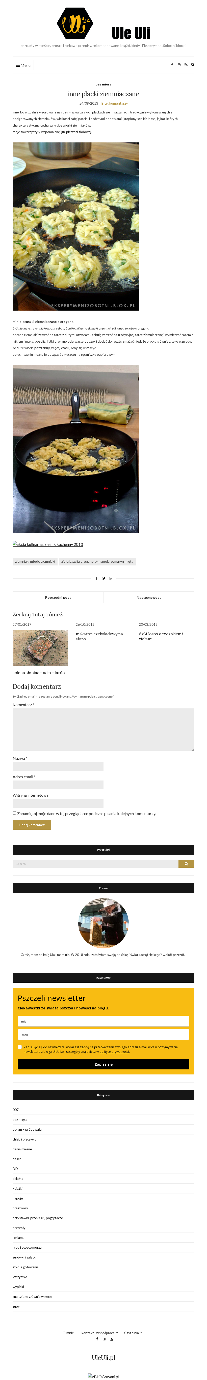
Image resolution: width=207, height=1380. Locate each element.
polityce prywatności (114, 1051)
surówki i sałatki (24, 1257)
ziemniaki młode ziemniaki (35, 561)
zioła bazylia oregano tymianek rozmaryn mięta (97, 561)
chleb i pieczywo (25, 1139)
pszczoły (19, 1228)
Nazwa (20, 758)
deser (17, 1159)
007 (16, 1110)
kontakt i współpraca (98, 1333)
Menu (25, 65)
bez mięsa (103, 84)
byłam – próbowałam (28, 1129)
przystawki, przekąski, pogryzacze (38, 1218)
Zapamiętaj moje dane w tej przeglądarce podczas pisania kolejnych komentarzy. (86, 813)
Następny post (149, 597)
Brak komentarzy (114, 103)
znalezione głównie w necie (32, 1297)
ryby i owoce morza (27, 1247)
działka (18, 1179)
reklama (18, 1238)
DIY (15, 1169)
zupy (16, 1306)
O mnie (68, 1333)
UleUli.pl (103, 1358)
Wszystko (20, 1277)
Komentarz (24, 704)
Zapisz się (104, 1064)
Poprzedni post (58, 597)
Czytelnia (131, 1333)
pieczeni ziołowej (78, 132)
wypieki (18, 1287)
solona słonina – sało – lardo (39, 672)
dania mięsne (22, 1149)
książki (17, 1188)
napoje (18, 1198)
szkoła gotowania (26, 1267)
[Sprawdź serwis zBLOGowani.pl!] (103, 1376)
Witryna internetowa (30, 795)
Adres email (24, 776)
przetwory (20, 1208)
